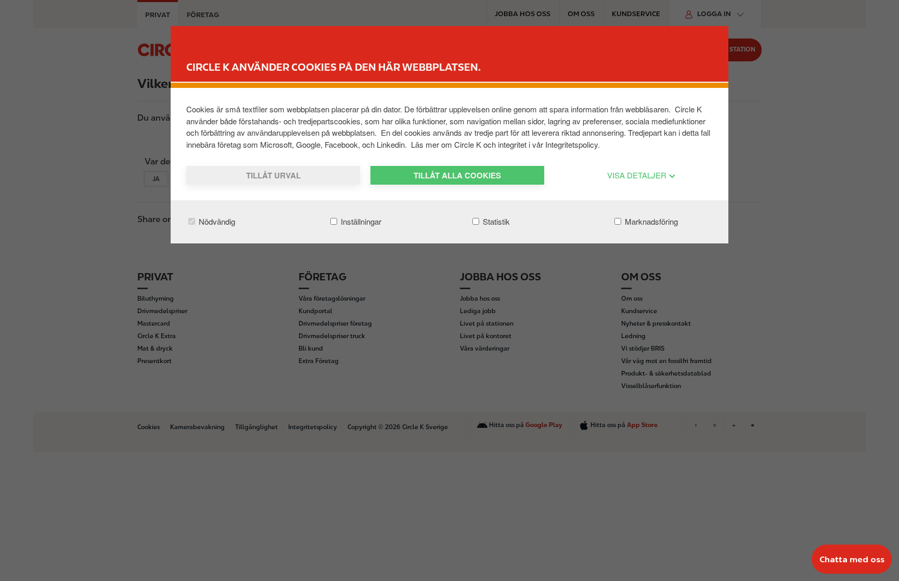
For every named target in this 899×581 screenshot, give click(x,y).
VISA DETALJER (638, 175)
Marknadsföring (650, 221)
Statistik (495, 221)
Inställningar (360, 221)
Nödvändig (216, 221)
